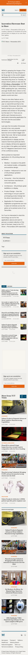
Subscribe (14, 263)
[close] (26, 2)
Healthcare (5, 496)
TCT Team (5, 38)
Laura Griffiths (7, 296)
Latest (4, 286)
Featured (9, 286)
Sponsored (4, 416)
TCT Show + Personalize (11, 84)
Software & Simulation (8, 443)
